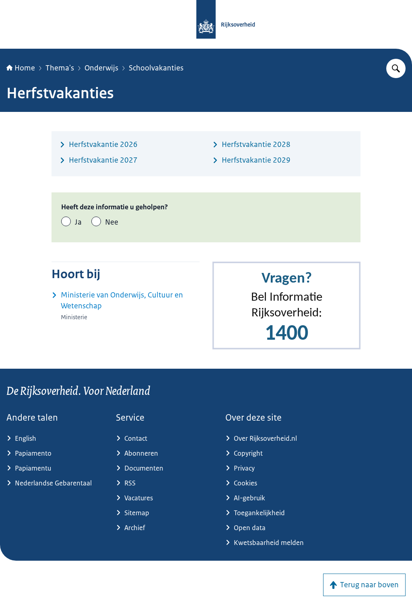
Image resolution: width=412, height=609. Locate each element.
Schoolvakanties (156, 68)
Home (24, 68)
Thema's (59, 68)
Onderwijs (101, 68)
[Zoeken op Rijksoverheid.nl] (396, 68)
